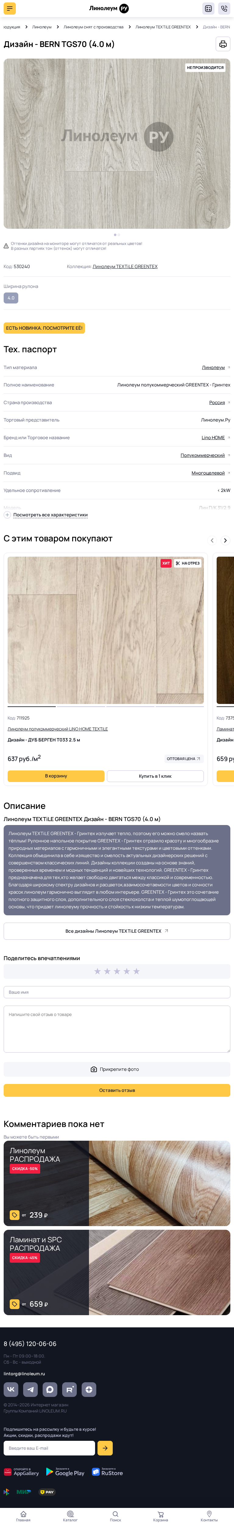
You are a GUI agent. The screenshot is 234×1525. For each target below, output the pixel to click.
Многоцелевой (208, 473)
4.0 (11, 298)
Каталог (70, 1520)
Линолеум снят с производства (93, 26)
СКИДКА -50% (25, 1168)
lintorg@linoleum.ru (24, 1373)
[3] (117, 971)
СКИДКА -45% (24, 1257)
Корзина (160, 1520)
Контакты (209, 1520)
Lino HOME (213, 437)
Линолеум (41, 26)
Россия (217, 402)
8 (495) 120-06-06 (224, 8)
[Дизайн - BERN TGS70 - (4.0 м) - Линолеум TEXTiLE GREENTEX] (117, 144)
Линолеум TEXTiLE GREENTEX (163, 26)
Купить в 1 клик (155, 776)
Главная (23, 1520)
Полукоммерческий (203, 455)
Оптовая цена (181, 758)
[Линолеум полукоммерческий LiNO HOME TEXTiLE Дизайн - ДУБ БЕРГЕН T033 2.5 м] (106, 630)
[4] (127, 971)
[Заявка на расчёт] (208, 8)
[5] (136, 971)
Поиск (115, 1520)
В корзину (56, 776)
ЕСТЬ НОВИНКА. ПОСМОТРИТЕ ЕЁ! (44, 328)
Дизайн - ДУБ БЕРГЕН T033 (58, 734)
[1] (97, 971)
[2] (107, 971)
